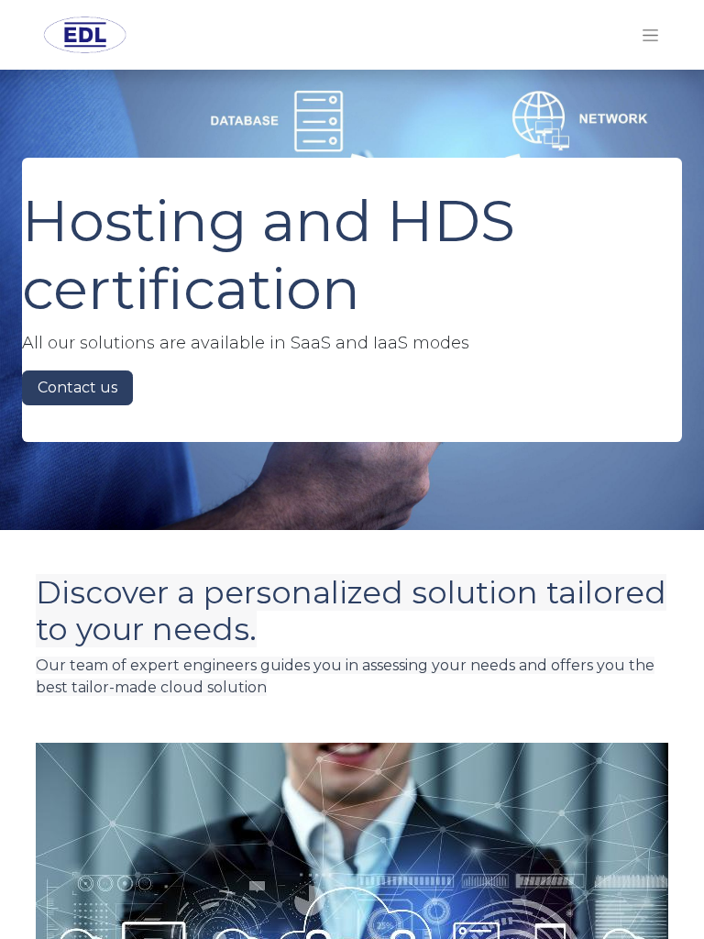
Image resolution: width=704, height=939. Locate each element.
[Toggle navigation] (650, 35)
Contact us (77, 387)
